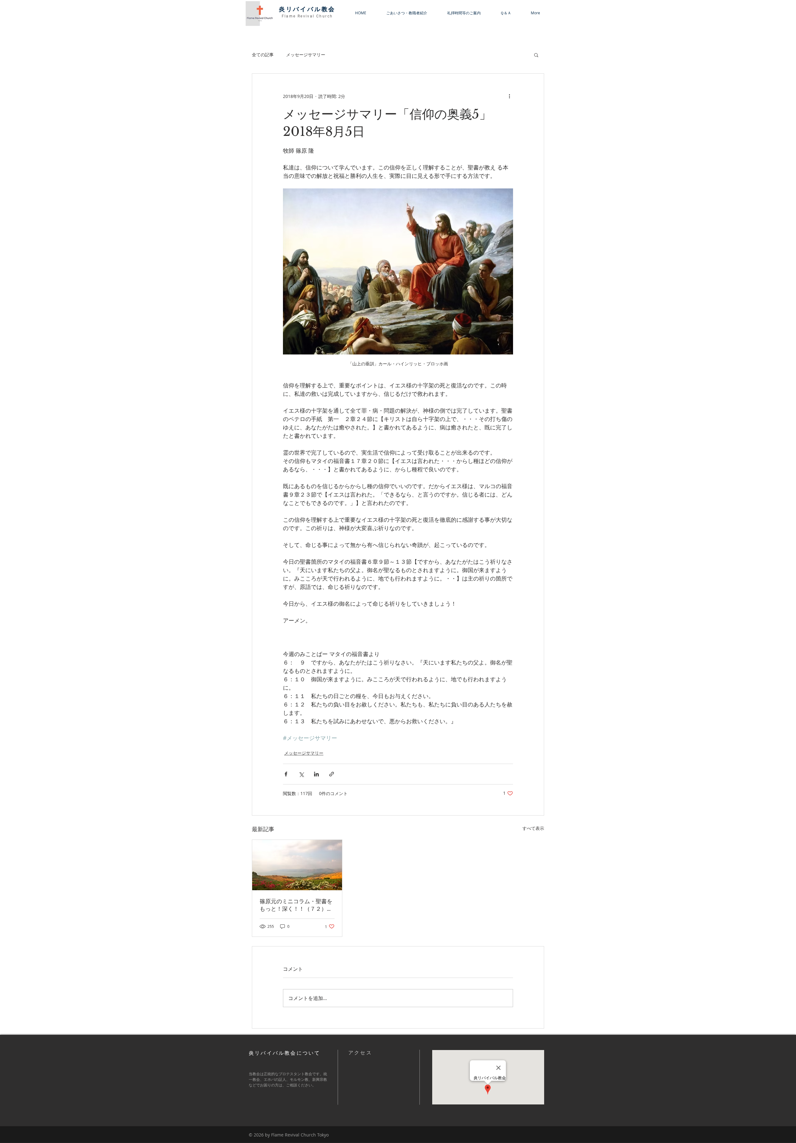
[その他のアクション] (509, 96)
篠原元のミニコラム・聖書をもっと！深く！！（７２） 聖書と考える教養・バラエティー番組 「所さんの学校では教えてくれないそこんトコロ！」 (297, 905)
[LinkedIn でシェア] (316, 774)
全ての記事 (263, 55)
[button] (536, 54)
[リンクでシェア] (332, 774)
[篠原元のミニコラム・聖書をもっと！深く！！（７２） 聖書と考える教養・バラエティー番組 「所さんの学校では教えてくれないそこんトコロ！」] (297, 865)
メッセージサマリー (305, 55)
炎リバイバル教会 (307, 9)
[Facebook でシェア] (286, 774)
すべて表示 (533, 828)
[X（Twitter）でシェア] (301, 774)
